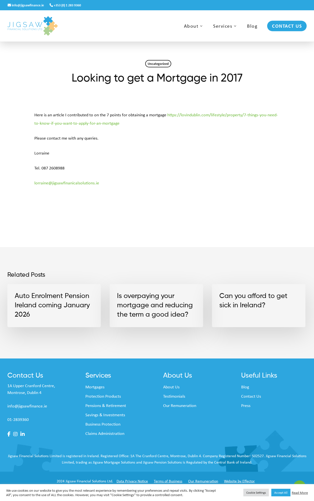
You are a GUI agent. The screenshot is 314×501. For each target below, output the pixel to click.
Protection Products (103, 396)
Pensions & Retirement (105, 405)
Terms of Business (168, 481)
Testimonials (174, 396)
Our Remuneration (179, 405)
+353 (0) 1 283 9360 (67, 5)
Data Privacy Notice (132, 481)
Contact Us (251, 396)
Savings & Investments (105, 415)
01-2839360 (18, 419)
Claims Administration (104, 433)
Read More (300, 492)
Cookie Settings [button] (256, 492)
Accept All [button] (281, 492)
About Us (171, 387)
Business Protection (102, 424)
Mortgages (95, 387)
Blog (245, 387)
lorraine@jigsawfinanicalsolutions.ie (66, 183)
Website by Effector (239, 481)
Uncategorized (158, 63)
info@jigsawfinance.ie (28, 5)
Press (245, 405)
